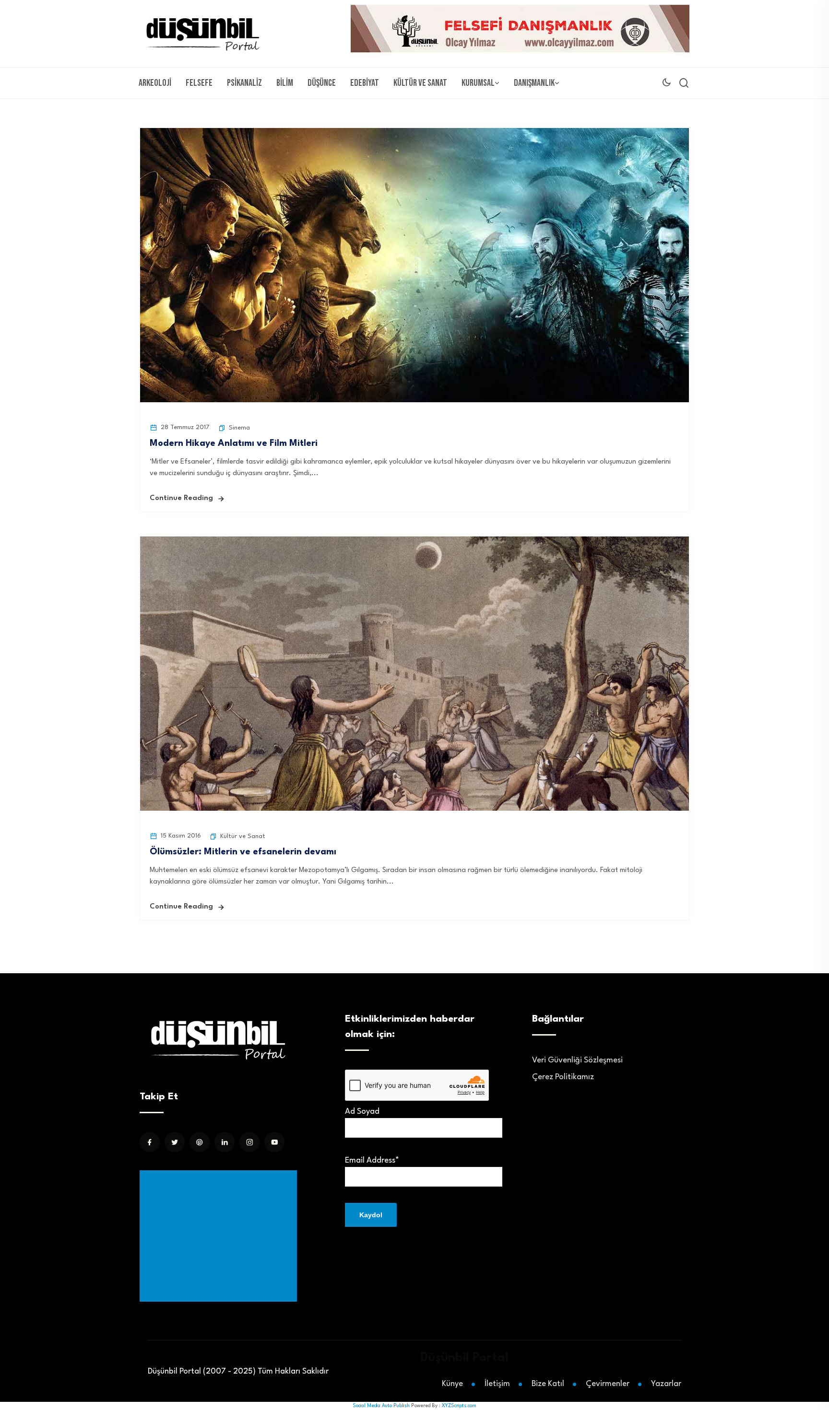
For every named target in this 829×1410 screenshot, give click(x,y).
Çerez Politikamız (563, 1077)
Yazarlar (666, 1384)
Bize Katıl (548, 1384)
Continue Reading (181, 498)
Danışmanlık (534, 83)
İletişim (497, 1384)
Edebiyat (364, 83)
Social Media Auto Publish (381, 1405)
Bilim (284, 83)
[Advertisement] (220, 1236)
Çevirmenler (607, 1384)
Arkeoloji (155, 83)
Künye (452, 1384)
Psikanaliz (244, 83)
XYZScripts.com (459, 1405)
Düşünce (322, 83)
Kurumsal (478, 83)
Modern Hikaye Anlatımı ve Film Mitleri (234, 443)
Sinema (239, 428)
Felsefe (199, 83)
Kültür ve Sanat (420, 83)
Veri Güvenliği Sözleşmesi (577, 1060)
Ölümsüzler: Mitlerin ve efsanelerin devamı (243, 852)
